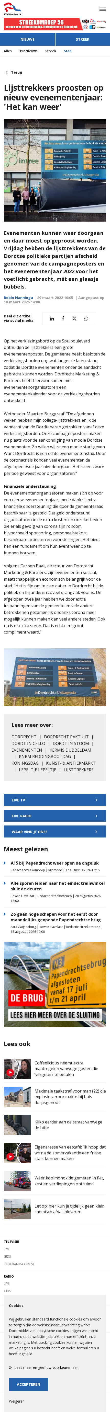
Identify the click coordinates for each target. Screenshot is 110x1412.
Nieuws (27, 39)
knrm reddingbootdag (45, 756)
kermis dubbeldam (70, 750)
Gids (7, 1256)
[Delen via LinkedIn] (52, 318)
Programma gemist (19, 1264)
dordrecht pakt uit (66, 737)
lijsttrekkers (79, 770)
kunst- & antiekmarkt (71, 763)
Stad (67, 51)
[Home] (27, 9)
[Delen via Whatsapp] (86, 318)
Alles (8, 51)
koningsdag (25, 763)
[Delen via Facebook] (63, 318)
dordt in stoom (71, 743)
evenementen (27, 750)
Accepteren (28, 1384)
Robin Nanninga (18, 297)
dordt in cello (28, 743)
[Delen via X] (74, 318)
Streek (82, 39)
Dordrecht (24, 737)
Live (6, 1249)
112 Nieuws (28, 51)
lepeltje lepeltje (37, 770)
